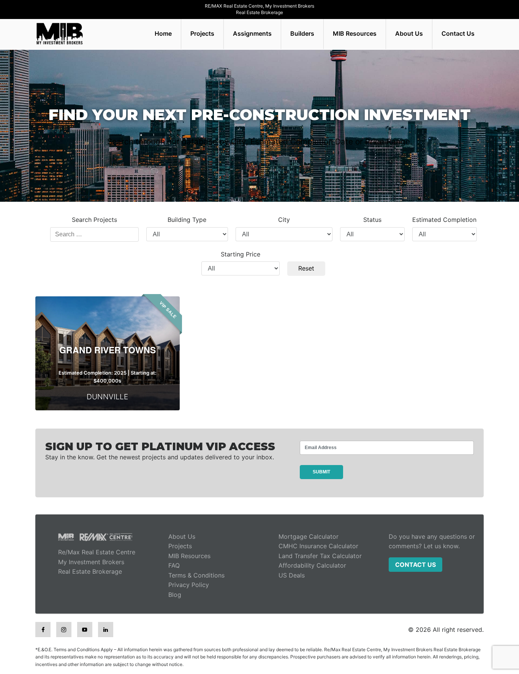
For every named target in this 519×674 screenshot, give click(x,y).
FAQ (174, 565)
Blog (174, 594)
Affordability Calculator (312, 565)
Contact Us (458, 33)
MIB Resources (355, 33)
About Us (409, 33)
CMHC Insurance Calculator (318, 546)
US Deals (291, 575)
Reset (306, 268)
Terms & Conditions (196, 575)
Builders (302, 33)
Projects (202, 33)
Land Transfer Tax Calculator (320, 556)
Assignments (252, 33)
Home (163, 33)
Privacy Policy (188, 585)
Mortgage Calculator (308, 536)
